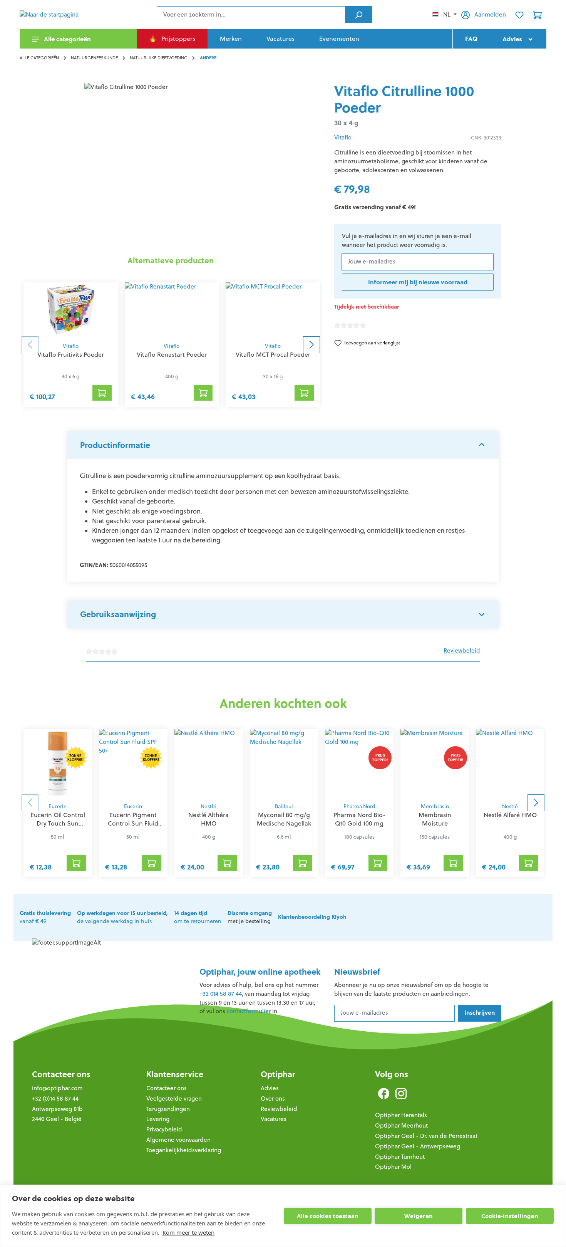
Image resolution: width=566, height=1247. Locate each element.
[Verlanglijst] (519, 14)
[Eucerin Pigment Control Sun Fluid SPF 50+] (133, 763)
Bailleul (284, 806)
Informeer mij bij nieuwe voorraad (417, 282)
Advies (270, 1088)
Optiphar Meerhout (401, 1125)
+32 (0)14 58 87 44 (55, 1098)
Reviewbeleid (462, 650)
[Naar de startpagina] (58, 14)
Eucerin (58, 806)
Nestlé (208, 806)
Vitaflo (71, 346)
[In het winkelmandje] (102, 393)
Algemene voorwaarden (178, 1140)
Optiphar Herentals (401, 1115)
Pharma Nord (359, 806)
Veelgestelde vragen (174, 1098)
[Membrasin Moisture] (434, 763)
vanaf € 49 (45, 917)
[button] (283, 445)
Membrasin (435, 806)
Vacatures (273, 1119)
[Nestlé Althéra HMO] (208, 763)
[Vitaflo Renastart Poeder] (172, 310)
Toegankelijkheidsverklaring (183, 1150)
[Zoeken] (358, 14)
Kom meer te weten (188, 1232)
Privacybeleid (164, 1129)
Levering (157, 1119)
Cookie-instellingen (509, 1216)
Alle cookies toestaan (327, 1216)
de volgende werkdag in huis (122, 917)
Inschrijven (479, 1013)
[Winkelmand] (537, 14)
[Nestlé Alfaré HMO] (510, 763)
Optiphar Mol (393, 1167)
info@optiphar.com (57, 1088)
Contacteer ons (61, 1074)
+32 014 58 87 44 (220, 994)
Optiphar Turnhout (400, 1157)
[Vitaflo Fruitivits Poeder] (70, 310)
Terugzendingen (168, 1109)
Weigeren (418, 1216)
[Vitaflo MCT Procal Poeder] (273, 310)
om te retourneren (197, 917)
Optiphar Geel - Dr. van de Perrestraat (426, 1136)
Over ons (273, 1098)
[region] (170, 165)
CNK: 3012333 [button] (486, 137)
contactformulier (249, 1011)
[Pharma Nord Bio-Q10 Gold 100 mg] (359, 763)
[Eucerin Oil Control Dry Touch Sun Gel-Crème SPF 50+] (57, 763)
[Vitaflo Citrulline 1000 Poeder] (170, 165)
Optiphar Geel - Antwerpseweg (417, 1146)
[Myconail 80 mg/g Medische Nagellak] (284, 763)
